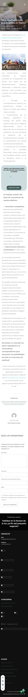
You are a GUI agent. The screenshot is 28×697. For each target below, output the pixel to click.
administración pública (7, 401)
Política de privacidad (7, 672)
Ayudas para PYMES (6, 606)
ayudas (16, 401)
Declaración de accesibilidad (8, 676)
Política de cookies (6, 683)
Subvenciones (5, 28)
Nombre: (4, 471)
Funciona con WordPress (14, 691)
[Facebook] (3, 681)
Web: (2, 487)
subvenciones (14, 403)
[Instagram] (3, 677)
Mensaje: (4, 452)
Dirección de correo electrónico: (11, 479)
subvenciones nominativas (16, 404)
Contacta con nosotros (17, 378)
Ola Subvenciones (9, 26)
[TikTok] (3, 688)
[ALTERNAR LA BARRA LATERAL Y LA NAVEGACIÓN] (25, 4)
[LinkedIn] (3, 684)
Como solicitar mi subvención (9, 669)
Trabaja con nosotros (6, 662)
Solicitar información (7, 666)
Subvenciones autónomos (8, 603)
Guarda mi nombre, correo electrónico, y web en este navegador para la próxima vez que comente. (14, 498)
